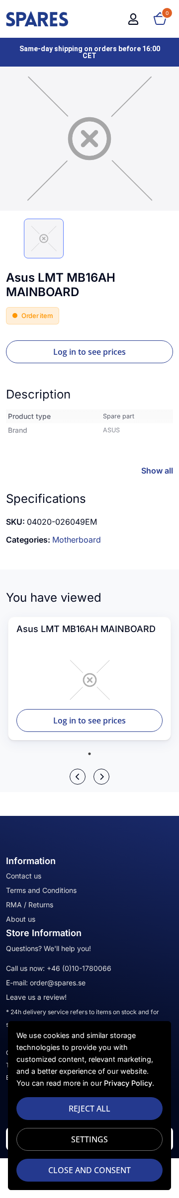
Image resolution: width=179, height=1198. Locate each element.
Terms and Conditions (41, 890)
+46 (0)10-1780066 (79, 968)
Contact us (23, 876)
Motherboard (76, 540)
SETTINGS (89, 1139)
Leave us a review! (36, 997)
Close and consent (89, 1170)
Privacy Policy (128, 1083)
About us (20, 919)
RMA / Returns (29, 904)
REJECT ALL (89, 1108)
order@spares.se (58, 982)
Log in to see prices (89, 351)
